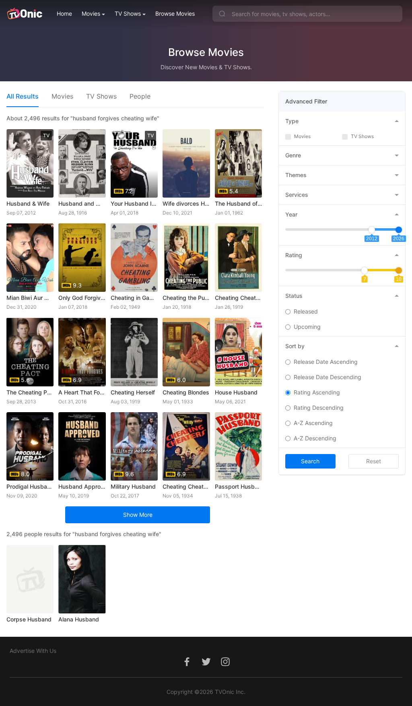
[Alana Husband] (81, 579)
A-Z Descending (315, 438)
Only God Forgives (81, 297)
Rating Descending (319, 407)
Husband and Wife (81, 203)
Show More (137, 514)
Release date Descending (327, 377)
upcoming (307, 326)
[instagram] (225, 666)
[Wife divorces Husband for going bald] (186, 163)
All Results (22, 96)
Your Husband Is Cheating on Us (134, 203)
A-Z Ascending (313, 422)
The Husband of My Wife (238, 203)
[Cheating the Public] (186, 257)
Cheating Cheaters (238, 297)
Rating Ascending (317, 392)
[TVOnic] (24, 13)
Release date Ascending (326, 361)
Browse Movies (175, 13)
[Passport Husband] (238, 446)
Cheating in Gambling (134, 297)
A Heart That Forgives (81, 392)
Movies (91, 13)
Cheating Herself (133, 392)
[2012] (372, 230)
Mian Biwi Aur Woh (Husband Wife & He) (30, 297)
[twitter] (206, 666)
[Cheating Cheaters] (238, 257)
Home (64, 13)
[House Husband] (238, 352)
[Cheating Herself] (134, 352)
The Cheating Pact (30, 392)
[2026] (399, 230)
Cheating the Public (186, 297)
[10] (399, 270)
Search (310, 461)
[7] (364, 270)
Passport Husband (238, 486)
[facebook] (186, 666)
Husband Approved (81, 486)
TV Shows (128, 13)
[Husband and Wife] (81, 163)
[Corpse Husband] (30, 579)
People (140, 96)
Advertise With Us (33, 650)
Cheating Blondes (186, 392)
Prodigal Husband (30, 486)
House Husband (236, 392)
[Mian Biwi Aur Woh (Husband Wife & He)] (30, 257)
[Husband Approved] (81, 446)
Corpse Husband (29, 619)
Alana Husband (78, 619)
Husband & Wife (27, 203)
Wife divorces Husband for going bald (186, 203)
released (306, 311)
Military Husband (133, 486)
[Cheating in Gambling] (134, 257)
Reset (373, 461)
